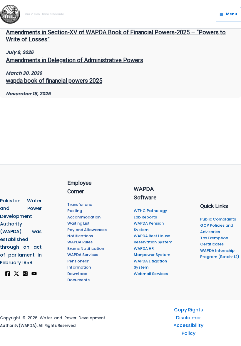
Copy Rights (188, 309)
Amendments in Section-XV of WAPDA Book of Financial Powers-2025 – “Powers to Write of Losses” (116, 36)
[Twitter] (16, 273)
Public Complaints (218, 219)
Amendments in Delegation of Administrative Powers (74, 60)
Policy (188, 333)
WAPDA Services (82, 254)
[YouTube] (34, 273)
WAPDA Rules (80, 242)
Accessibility (188, 325)
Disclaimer (188, 317)
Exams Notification (85, 248)
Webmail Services (151, 274)
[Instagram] (25, 273)
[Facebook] (7, 273)
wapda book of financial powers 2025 (54, 80)
